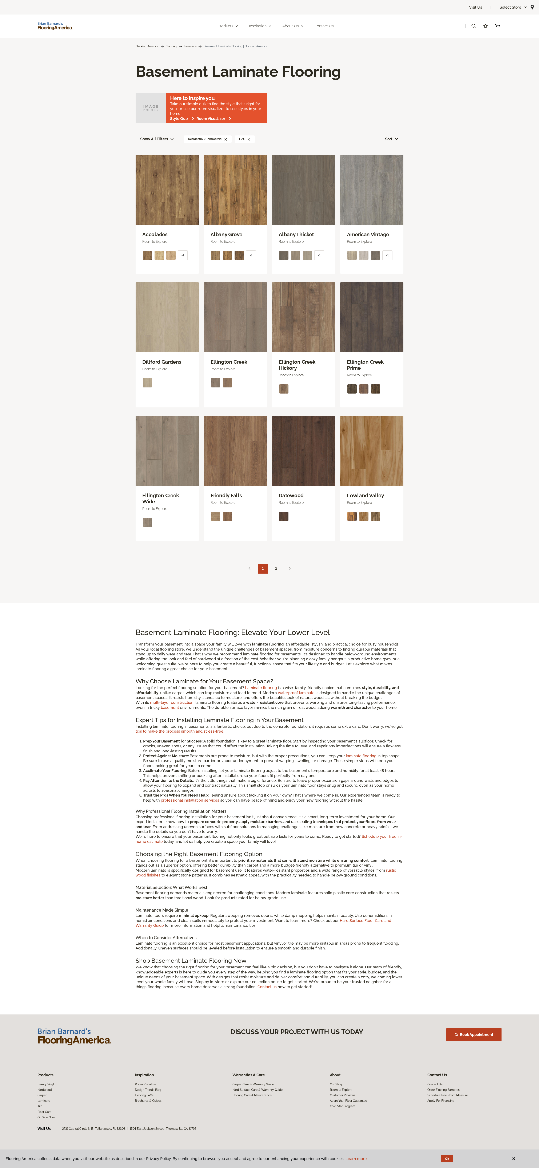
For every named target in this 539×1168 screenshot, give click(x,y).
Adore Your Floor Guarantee (348, 1100)
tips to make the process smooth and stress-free (179, 731)
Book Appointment (476, 1034)
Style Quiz (179, 118)
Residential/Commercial (205, 139)
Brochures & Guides (148, 1100)
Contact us (267, 987)
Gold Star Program (342, 1106)
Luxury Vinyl (45, 1084)
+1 (182, 255)
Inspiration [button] (258, 26)
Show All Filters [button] (154, 139)
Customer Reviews (342, 1095)
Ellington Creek (229, 362)
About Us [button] (290, 26)
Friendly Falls (226, 495)
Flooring (171, 46)
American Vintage (368, 234)
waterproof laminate (296, 693)
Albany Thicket (296, 234)
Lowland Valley (365, 495)
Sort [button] (388, 139)
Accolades (155, 234)
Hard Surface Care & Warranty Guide (257, 1089)
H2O (242, 139)
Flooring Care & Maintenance (252, 1095)
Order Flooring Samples (443, 1089)
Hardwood (44, 1089)
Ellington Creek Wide (160, 499)
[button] (513, 7)
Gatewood (291, 495)
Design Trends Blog (148, 1089)
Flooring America (147, 46)
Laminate (190, 46)
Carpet (42, 1095)
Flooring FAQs (144, 1095)
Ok (447, 1158)
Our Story (336, 1084)
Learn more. (357, 1158)
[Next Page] (290, 569)
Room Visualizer (210, 118)
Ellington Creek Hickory (297, 365)
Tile (39, 1106)
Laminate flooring (261, 687)
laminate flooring (361, 756)
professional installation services (190, 800)
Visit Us (475, 7)
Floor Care (44, 1112)
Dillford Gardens (161, 362)
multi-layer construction (171, 702)
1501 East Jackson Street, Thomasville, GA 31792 (163, 1128)
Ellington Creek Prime (365, 365)
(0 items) (497, 26)
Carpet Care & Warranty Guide (253, 1084)
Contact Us (324, 26)
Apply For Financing (440, 1100)
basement (170, 707)
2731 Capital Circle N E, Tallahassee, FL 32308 (93, 1128)
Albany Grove (226, 234)
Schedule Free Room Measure (447, 1095)
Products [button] (225, 26)
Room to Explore (341, 1089)
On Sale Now (46, 1117)
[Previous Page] (249, 569)
